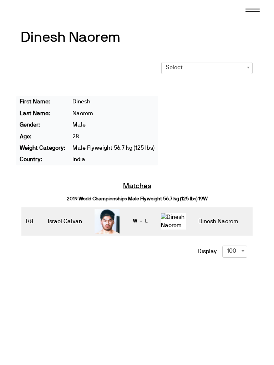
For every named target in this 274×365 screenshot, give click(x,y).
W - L (140, 221)
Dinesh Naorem (71, 37)
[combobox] (207, 67)
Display (207, 251)
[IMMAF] (37, 9)
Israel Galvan (65, 221)
